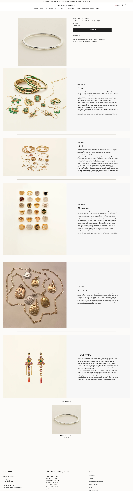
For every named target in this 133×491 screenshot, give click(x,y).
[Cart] (128, 5)
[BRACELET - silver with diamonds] (66, 419)
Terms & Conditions (93, 484)
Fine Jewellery (92, 475)
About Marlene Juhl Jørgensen (96, 481)
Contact (91, 478)
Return (90, 487)
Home (74, 18)
